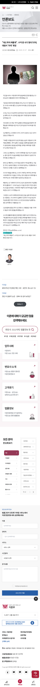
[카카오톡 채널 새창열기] (20, 672)
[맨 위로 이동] (36, 599)
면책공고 (5, 635)
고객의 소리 (6, 641)
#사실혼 (26, 336)
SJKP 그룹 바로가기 (11, 615)
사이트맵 (23, 638)
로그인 (14, 2)
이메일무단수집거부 (8, 638)
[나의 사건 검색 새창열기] (8, 672)
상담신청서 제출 (20, 593)
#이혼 (6, 336)
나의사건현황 (22, 2)
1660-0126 (34, 2)
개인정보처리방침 (26, 632)
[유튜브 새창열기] (26, 672)
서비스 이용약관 (7, 632)
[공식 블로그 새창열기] (14, 672)
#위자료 (20, 336)
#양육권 (33, 336)
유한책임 (23, 635)
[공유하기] (36, 34)
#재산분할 (12, 336)
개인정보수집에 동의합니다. (21, 586)
